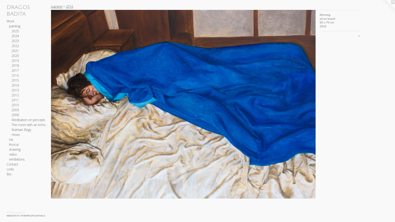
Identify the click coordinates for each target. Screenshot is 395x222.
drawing (15, 149)
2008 (15, 115)
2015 (15, 80)
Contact (12, 164)
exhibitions (17, 159)
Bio (9, 174)
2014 (15, 85)
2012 (15, 95)
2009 (15, 110)
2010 (15, 105)
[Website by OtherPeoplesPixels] (387, 8)
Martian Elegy (21, 129)
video (13, 154)
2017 (15, 70)
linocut (14, 144)
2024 (15, 36)
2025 (15, 31)
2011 (15, 100)
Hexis (16, 134)
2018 (15, 65)
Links (10, 169)
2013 (15, 90)
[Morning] (183, 104)
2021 (15, 51)
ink (11, 139)
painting (14, 26)
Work (10, 21)
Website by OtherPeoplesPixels (26, 216)
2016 (15, 75)
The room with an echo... (29, 125)
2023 (15, 41)
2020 (15, 55)
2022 (15, 46)
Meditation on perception (30, 120)
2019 (15, 60)
